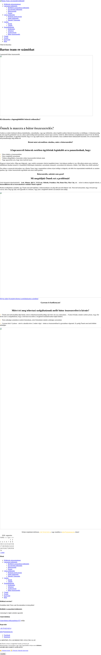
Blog (5, 41)
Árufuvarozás (12, 32)
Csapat (6, 36)
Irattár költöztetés (13, 18)
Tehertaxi (11, 31)
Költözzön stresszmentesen (12, 4)
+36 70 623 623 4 (45, 532)
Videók (10, 25)
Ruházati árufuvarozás (15, 16)
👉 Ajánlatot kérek (5, 650)
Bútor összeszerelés (14, 34)
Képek (10, 24)
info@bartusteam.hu (68, 532)
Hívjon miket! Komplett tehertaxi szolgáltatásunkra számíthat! (19, 299)
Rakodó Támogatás (14, 20)
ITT (19, 620)
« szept (2, 552)
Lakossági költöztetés (10, 6)
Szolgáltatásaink (9, 27)
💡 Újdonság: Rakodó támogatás (19, 650)
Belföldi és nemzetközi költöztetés (18, 8)
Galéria (6, 22)
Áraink (6, 38)
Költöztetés (11, 29)
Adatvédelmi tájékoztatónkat (9, 620)
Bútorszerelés (12, 11)
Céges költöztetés (9, 15)
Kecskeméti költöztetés (15, 9)
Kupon (10, 13)
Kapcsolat (7, 39)
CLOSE (3, 654)
